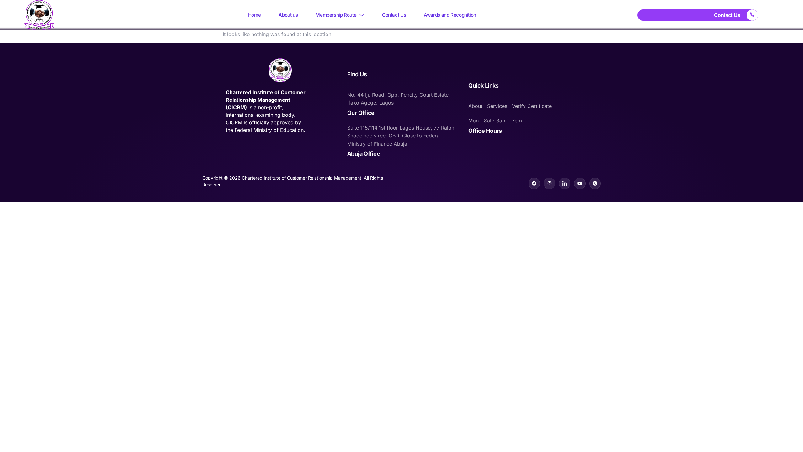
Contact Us (394, 15)
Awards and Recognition (450, 15)
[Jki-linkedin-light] (564, 183)
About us (288, 15)
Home (254, 15)
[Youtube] (579, 183)
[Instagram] (549, 183)
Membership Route (336, 15)
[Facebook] (534, 183)
